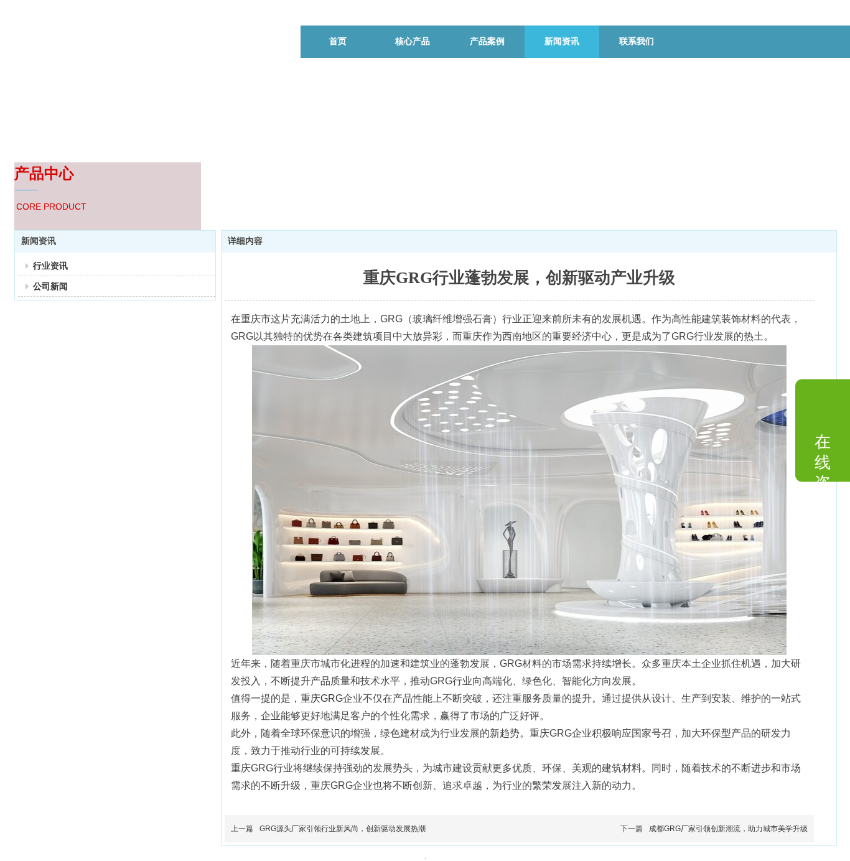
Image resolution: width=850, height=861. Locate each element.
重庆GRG (322, 698)
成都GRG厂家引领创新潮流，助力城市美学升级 (728, 828)
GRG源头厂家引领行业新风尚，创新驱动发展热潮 (342, 828)
